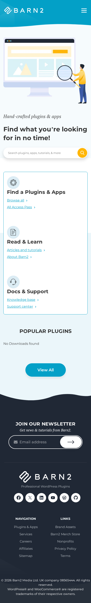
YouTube (53, 497)
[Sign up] (71, 442)
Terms (65, 556)
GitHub (75, 497)
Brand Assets (65, 527)
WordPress (64, 497)
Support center (20, 306)
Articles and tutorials (24, 250)
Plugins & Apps (26, 527)
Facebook (18, 497)
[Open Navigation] (84, 10)
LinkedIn (41, 497)
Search (82, 153)
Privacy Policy (65, 549)
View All (45, 370)
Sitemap (25, 556)
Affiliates (26, 549)
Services (25, 534)
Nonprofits (65, 541)
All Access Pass (19, 207)
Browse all (15, 200)
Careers (26, 541)
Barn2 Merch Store (65, 534)
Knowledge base (21, 300)
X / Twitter (30, 497)
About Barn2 (17, 257)
